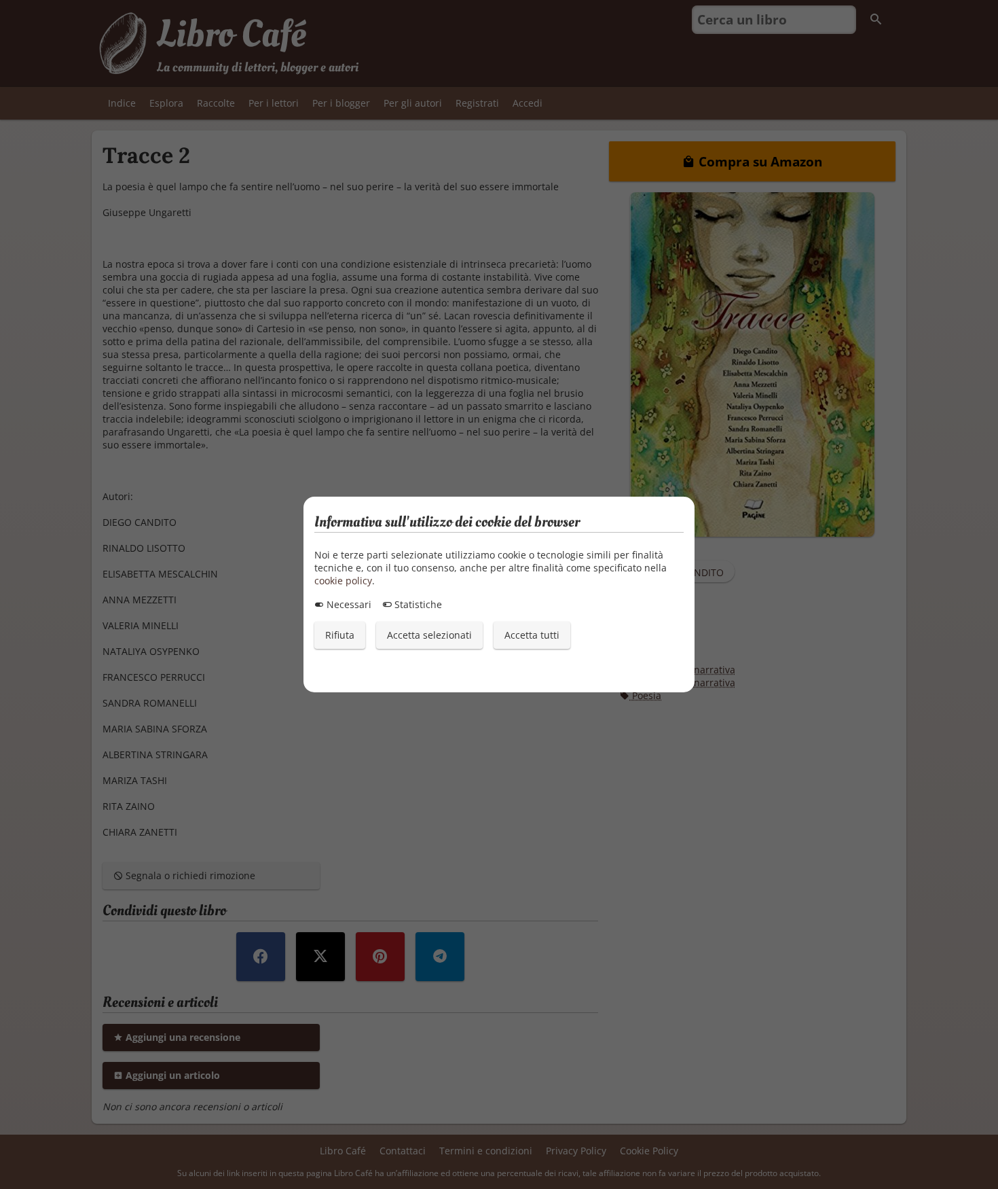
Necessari (347, 604)
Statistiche (417, 604)
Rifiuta (339, 634)
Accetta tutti (531, 634)
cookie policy (343, 580)
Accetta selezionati (429, 634)
